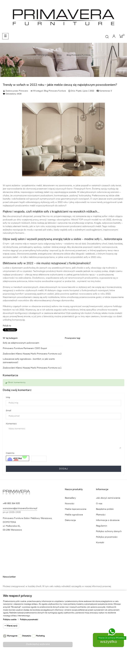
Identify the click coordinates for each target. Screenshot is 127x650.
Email (8, 411)
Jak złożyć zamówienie (108, 498)
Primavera (23, 91)
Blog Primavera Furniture (55, 91)
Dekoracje (70, 520)
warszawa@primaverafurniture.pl (20, 508)
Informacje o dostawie (108, 520)
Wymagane (12, 636)
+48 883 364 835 (11, 503)
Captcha (10, 453)
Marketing (40, 636)
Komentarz (11, 424)
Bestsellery (70, 498)
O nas (99, 504)
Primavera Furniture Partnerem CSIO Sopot (25, 348)
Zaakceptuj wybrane (38, 644)
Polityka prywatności (107, 537)
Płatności (100, 515)
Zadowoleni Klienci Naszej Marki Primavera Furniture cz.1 (32, 368)
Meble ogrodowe (74, 515)
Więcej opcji (12, 626)
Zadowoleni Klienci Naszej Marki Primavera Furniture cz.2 (32, 354)
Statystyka (26, 636)
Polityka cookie (9, 620)
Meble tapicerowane (75, 509)
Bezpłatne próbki (105, 509)
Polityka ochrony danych (109, 531)
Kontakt (100, 543)
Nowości (69, 504)
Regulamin (101, 526)
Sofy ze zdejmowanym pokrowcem (21, 343)
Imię (8, 397)
